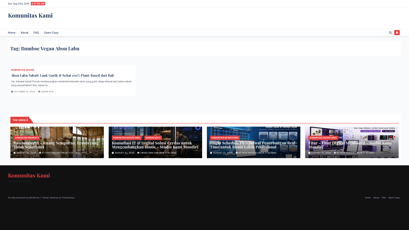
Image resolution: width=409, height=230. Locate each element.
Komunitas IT (153, 138)
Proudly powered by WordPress (24, 197)
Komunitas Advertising (126, 138)
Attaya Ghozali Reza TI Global (61, 153)
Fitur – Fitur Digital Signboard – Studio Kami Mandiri (350, 144)
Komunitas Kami (30, 15)
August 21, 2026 (27, 153)
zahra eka (47, 91)
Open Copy (51, 32)
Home (11, 32)
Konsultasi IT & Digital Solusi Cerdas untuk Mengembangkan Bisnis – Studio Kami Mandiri (155, 144)
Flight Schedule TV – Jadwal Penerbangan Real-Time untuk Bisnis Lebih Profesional (253, 144)
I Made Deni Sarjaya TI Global (158, 153)
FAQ (36, 32)
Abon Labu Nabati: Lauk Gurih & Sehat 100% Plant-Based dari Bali (62, 75)
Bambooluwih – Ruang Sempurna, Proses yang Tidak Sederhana (56, 144)
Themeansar (68, 197)
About (24, 32)
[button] (390, 32)
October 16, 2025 (25, 91)
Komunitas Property (27, 138)
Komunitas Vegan (22, 70)
